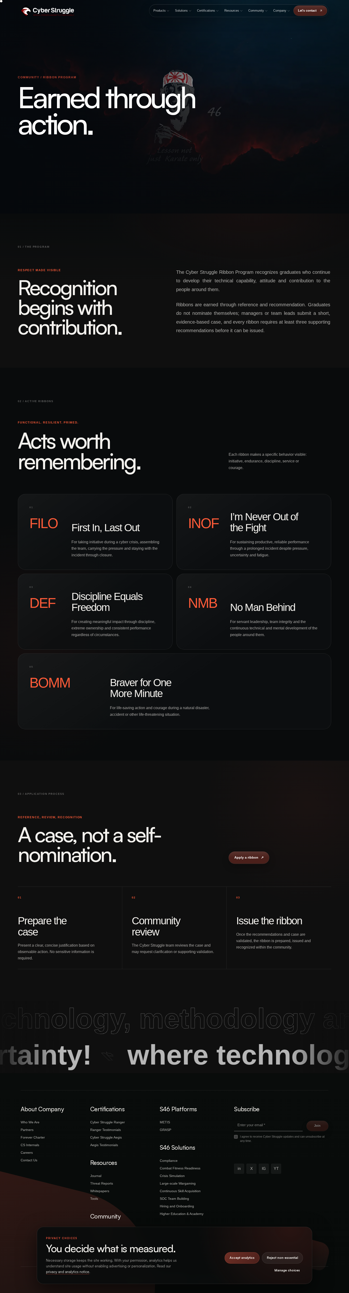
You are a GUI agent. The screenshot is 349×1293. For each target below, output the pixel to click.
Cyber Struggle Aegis (106, 1137)
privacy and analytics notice (67, 1272)
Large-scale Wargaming (178, 1183)
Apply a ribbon (249, 857)
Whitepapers (99, 1191)
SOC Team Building (174, 1198)
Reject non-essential (282, 1258)
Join (317, 1125)
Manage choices (287, 1270)
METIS (165, 1122)
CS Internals (30, 1145)
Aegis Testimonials (104, 1145)
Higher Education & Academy (181, 1214)
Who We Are (30, 1122)
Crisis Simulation (172, 1176)
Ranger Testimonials (105, 1130)
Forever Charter (33, 1137)
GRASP (165, 1130)
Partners (27, 1130)
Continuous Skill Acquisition (180, 1191)
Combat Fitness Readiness (180, 1168)
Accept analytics (242, 1258)
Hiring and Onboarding (177, 1206)
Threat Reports (101, 1183)
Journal (95, 1176)
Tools (94, 1198)
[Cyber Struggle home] (47, 10)
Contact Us (29, 1160)
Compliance (169, 1161)
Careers (27, 1152)
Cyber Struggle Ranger (107, 1122)
